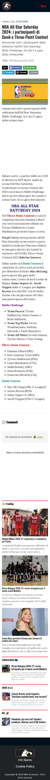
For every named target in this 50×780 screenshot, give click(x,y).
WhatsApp (30, 68)
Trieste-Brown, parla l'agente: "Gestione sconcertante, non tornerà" (29, 695)
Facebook (16, 68)
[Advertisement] (25, 149)
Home (6, 21)
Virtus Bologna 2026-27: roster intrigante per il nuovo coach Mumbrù (29, 667)
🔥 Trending (8, 503)
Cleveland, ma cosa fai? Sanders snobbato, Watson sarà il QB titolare (28, 720)
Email (35, 72)
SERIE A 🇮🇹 (7, 687)
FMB (5, 60)
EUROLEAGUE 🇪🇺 (10, 660)
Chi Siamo (25, 760)
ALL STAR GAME (19, 21)
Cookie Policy (25, 766)
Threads (22, 72)
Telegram (9, 72)
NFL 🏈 (5, 713)
